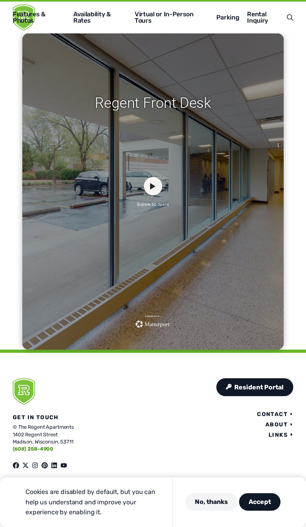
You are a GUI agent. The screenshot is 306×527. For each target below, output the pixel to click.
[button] (290, 17)
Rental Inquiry (257, 17)
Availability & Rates (92, 17)
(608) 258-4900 (33, 449)
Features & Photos (29, 17)
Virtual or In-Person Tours (164, 17)
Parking (227, 17)
